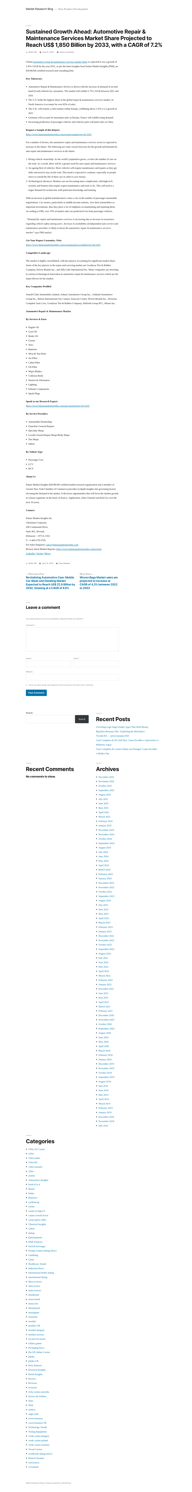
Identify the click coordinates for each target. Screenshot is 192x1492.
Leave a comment (66, 52)
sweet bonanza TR (37, 1422)
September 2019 (106, 1077)
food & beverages (37, 1246)
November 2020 (106, 1019)
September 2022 (106, 949)
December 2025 (106, 777)
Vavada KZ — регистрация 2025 (112, 735)
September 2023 (106, 896)
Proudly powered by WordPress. (58, 1483)
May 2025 (103, 807)
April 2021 (103, 1002)
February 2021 (105, 1010)
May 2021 (103, 997)
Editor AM (33, 52)
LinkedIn (30, 553)
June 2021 (103, 993)
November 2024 (106, 834)
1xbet (31, 1153)
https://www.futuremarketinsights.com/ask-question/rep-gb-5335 (57, 405)
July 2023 (103, 905)
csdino (31, 1228)
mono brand (34, 1299)
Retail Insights (35, 1374)
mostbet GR (34, 1325)
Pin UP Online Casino (39, 1352)
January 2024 (105, 878)
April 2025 (103, 812)
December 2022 (106, 935)
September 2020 (106, 1028)
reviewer (32, 1387)
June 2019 (103, 1090)
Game (31, 1259)
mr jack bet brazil (36, 1339)
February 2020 (105, 1055)
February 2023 (105, 927)
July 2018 (103, 1125)
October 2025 (105, 785)
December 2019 (106, 1063)
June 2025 (103, 803)
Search (29, 712)
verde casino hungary (38, 1436)
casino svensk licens (38, 1215)
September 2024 (106, 843)
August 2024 (104, 847)
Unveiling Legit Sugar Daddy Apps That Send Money (122, 727)
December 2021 (106, 988)
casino (31, 1206)
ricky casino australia (38, 1391)
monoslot (32, 1316)
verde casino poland (38, 1440)
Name (29, 658)
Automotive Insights (38, 1180)
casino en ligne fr (36, 1211)
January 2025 (105, 825)
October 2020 (105, 1024)
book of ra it (34, 1184)
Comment (30, 625)
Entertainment (35, 1237)
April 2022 (103, 971)
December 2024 (106, 830)
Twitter (39, 553)
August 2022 (104, 953)
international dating (37, 1277)
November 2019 (106, 1068)
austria (31, 1175)
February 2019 (105, 1108)
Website (29, 672)
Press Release (64, 563)
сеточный (33, 1466)
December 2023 (106, 882)
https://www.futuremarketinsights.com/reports (79, 549)
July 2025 (103, 799)
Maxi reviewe (35, 1281)
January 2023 (105, 931)
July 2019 (103, 1085)
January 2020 (105, 1059)
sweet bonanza (35, 1418)
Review (32, 1378)
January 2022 (105, 984)
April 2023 (103, 918)
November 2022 (106, 940)
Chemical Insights (37, 1224)
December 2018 (106, 1116)
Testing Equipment (37, 1431)
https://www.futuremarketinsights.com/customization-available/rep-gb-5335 (63, 244)
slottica (31, 1409)
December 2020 (106, 1015)
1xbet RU (33, 1162)
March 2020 (104, 1050)
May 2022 (103, 966)
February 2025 (105, 821)
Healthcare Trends (37, 1263)
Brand (31, 1188)
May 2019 (103, 1094)
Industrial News (36, 1268)
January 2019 (105, 1112)
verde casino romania (38, 1444)
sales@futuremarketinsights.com (62, 544)
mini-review (34, 1286)
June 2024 (103, 856)
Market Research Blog (39, 9)
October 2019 (105, 1072)
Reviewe (32, 1383)
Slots (30, 1400)
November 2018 (106, 1121)
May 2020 (103, 1041)
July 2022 (103, 958)
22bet (31, 1171)
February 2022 (105, 980)
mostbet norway (36, 1334)
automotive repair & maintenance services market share (60, 61)
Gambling (33, 1255)
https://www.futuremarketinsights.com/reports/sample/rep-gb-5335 (58, 134)
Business (32, 1197)
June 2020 (103, 1037)
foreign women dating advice (42, 1250)
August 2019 (104, 1081)
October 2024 (105, 838)
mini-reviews (34, 1290)
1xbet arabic (34, 1158)
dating (31, 1233)
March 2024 (104, 869)
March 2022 (104, 975)
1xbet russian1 (35, 1166)
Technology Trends (37, 1427)
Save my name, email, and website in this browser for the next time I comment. (61, 685)
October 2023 (105, 891)
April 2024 (103, 865)
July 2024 (103, 852)
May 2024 (103, 860)
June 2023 (103, 909)
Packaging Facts (36, 1347)
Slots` (31, 1405)
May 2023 (103, 913)
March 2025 (104, 816)
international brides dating (41, 1272)
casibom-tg (33, 1202)
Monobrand (34, 1308)
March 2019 (104, 1103)
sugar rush (33, 1414)
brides (31, 1193)
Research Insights (37, 1369)
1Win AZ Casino (36, 1149)
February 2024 (105, 874)
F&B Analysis (35, 1241)
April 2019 (103, 1099)
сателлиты (33, 1462)
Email (76, 658)
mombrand (33, 1294)
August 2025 (104, 794)
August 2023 (104, 900)
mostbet (32, 1321)
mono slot (33, 1303)
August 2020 (104, 1033)
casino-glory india (37, 1219)
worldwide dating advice (40, 1453)
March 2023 (104, 922)
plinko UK (33, 1361)
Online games (35, 1343)
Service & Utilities (37, 1396)
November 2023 (106, 887)
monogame (33, 1312)
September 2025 (106, 790)
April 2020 (103, 1046)
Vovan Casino (35, 1449)
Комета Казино (36, 1458)
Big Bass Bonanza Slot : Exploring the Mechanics (120, 731)
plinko (31, 1356)
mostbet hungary (36, 1330)
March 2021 (104, 1006)
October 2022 (105, 944)
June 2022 (103, 962)
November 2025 (106, 781)
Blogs (48, 553)
